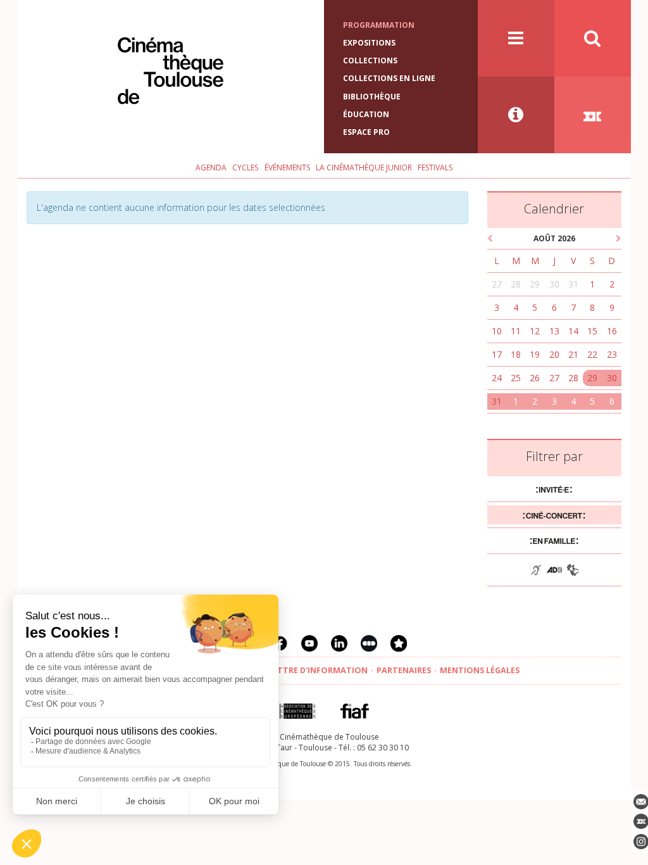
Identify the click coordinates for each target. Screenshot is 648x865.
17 (497, 354)
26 (535, 378)
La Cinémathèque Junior (364, 167)
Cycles (245, 167)
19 (535, 354)
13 (554, 331)
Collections (370, 60)
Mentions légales (480, 670)
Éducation (366, 114)
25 (516, 378)
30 (554, 284)
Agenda (211, 167)
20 (554, 354)
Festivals (435, 167)
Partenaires (404, 670)
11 (516, 331)
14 (573, 331)
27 (497, 284)
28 (516, 284)
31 (573, 284)
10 (497, 331)
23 (612, 354)
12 (535, 331)
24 (497, 378)
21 (573, 354)
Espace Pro (366, 132)
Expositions (369, 42)
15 (592, 331)
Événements (287, 167)
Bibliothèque (372, 96)
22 (592, 354)
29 (535, 284)
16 (612, 331)
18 (516, 354)
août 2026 (554, 238)
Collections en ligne (389, 78)
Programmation (378, 25)
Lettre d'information (318, 670)
